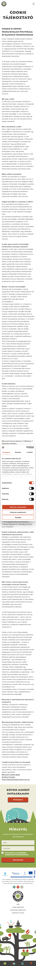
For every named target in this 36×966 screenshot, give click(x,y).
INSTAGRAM (18, 800)
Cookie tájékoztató (18, 907)
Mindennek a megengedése (18, 507)
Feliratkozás (18, 860)
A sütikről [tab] (30, 452)
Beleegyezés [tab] (6, 452)
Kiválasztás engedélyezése (18, 512)
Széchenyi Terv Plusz (18, 913)
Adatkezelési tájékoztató (18, 910)
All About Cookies (8, 777)
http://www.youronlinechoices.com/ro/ (16, 780)
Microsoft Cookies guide (11, 775)
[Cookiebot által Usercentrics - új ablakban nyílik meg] (26, 447)
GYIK (18, 904)
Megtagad (18, 517)
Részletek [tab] (18, 452)
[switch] (31, 488)
